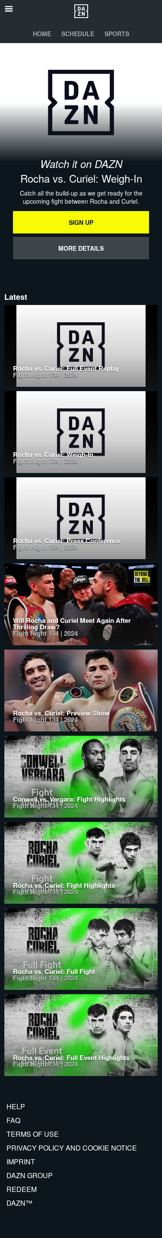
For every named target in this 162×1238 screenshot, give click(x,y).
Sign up (81, 222)
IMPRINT (20, 1161)
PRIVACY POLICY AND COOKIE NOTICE (71, 1148)
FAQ (13, 1120)
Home (42, 34)
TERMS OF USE (32, 1134)
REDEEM (21, 1189)
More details (81, 248)
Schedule (77, 34)
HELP (15, 1106)
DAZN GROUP (29, 1175)
